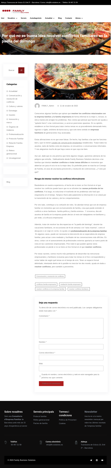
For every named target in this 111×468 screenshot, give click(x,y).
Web (41, 364)
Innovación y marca (13, 121)
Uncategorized (14, 158)
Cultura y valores (16, 106)
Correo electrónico (47, 353)
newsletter (89, 419)
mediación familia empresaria (70, 284)
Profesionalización (16, 134)
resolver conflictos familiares (78, 289)
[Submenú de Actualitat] (54, 18)
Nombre (43, 342)
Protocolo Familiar (16, 139)
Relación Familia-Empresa (15, 144)
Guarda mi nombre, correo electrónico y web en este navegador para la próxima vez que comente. (70, 376)
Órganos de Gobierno (12, 128)
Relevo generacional (12, 152)
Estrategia (13, 111)
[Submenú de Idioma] (82, 18)
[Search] (21, 70)
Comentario (44, 316)
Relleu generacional (41, 420)
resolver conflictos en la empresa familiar (50, 289)
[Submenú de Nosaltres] (16, 18)
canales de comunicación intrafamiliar (66, 143)
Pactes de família (40, 423)
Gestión (12, 115)
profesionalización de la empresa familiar (89, 231)
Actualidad (13, 91)
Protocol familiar (40, 416)
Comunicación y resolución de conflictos (14, 99)
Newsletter (91, 411)
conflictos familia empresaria (46, 284)
